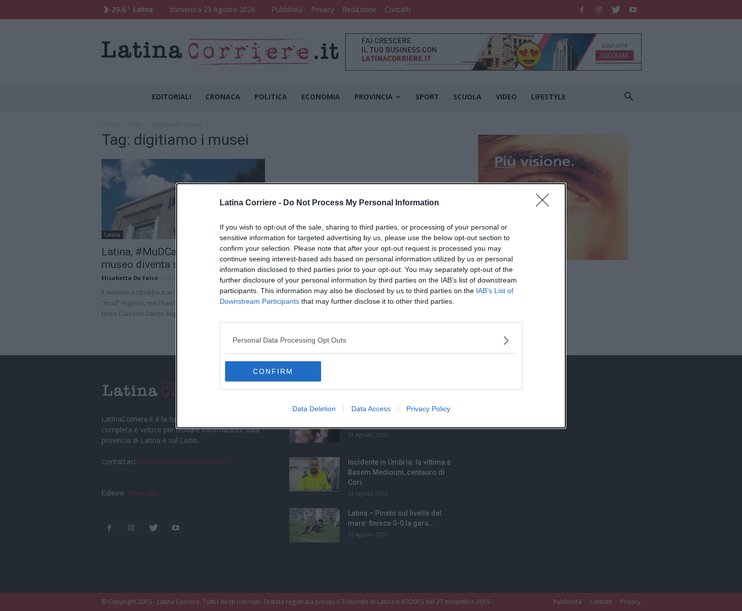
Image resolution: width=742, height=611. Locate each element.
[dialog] (371, 306)
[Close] (545, 203)
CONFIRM (273, 371)
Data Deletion (314, 409)
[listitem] (371, 340)
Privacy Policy (428, 409)
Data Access (371, 409)
